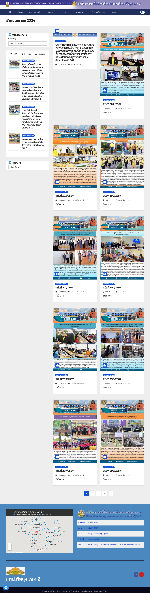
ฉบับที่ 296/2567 (112, 470)
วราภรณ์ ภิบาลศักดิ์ (124, 108)
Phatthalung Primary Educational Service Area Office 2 (89, 591)
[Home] (10, 12)
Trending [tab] (41, 54)
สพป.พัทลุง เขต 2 (23, 579)
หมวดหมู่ (12, 39)
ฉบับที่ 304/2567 (112, 104)
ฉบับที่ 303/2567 (64, 195)
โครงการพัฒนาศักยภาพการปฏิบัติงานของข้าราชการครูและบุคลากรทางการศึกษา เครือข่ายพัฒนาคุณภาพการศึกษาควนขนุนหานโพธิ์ (32, 70)
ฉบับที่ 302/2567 (112, 195)
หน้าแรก (19, 12)
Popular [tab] (27, 54)
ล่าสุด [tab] (14, 54)
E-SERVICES (79, 12)
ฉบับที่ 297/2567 (64, 470)
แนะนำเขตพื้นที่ (34, 12)
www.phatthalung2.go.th (98, 539)
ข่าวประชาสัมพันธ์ (61, 41)
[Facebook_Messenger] (6, 587)
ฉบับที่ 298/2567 (112, 379)
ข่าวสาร (63, 12)
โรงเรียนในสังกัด (98, 12)
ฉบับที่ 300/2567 (112, 287)
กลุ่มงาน (50, 12)
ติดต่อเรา (115, 12)
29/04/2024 (109, 108)
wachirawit (75, 65)
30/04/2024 (62, 65)
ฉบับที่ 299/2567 (64, 379)
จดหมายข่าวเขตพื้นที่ (28, 60)
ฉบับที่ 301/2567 (64, 287)
